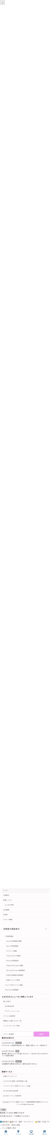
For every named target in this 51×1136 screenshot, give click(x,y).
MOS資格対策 (9, 1006)
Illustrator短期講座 (12, 990)
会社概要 (6, 910)
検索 (41, 1034)
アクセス (18, 1134)
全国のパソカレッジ (10, 1076)
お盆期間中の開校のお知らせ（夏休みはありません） (20, 1064)
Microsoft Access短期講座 (15, 970)
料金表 (5, 914)
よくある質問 (9, 905)
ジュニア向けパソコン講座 (14, 985)
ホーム (5, 890)
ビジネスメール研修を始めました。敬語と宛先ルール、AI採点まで (24, 1045)
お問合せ (44, 1134)
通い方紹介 (7, 1001)
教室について (7, 900)
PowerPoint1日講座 (13, 956)
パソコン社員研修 (9, 1016)
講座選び (5, 1121)
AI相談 (3, 1110)
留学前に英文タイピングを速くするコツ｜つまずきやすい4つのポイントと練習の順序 (25, 1054)
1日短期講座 (9, 936)
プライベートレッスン (12, 1011)
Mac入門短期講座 (12, 946)
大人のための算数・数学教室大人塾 (15, 1081)
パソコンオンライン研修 (11, 1025)
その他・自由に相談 (11, 1125)
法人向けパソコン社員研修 (12, 1096)
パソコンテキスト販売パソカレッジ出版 (16, 1086)
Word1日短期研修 (12, 960)
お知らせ (18, 1043)
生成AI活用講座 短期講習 (14, 975)
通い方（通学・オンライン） (22, 1121)
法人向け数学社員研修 (10, 1091)
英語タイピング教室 (13, 980)
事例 (17, 1051)
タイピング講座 (11, 951)
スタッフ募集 (7, 919)
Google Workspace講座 (14, 965)
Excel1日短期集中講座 (14, 941)
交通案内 (6, 895)
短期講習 (31, 1134)
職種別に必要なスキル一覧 (12, 1021)
